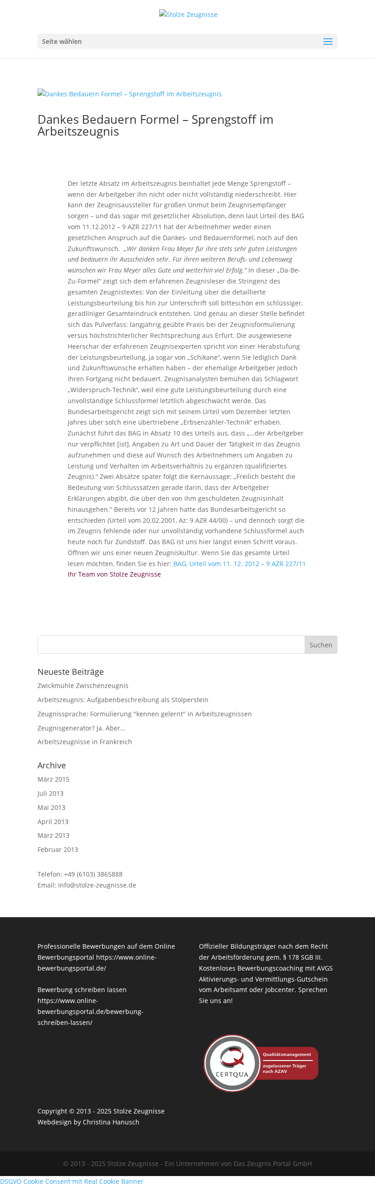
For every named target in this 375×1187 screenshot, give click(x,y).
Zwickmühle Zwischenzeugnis (83, 685)
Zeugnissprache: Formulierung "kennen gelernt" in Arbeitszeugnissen (145, 713)
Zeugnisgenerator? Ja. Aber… (81, 728)
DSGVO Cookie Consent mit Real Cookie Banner (72, 1181)
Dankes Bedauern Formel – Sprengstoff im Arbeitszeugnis (155, 125)
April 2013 (53, 821)
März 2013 (54, 835)
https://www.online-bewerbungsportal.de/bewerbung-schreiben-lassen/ (91, 1011)
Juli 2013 (51, 793)
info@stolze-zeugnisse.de (97, 885)
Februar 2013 (58, 849)
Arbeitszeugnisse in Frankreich (85, 741)
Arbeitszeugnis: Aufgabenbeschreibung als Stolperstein (123, 699)
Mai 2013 (51, 807)
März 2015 (54, 779)
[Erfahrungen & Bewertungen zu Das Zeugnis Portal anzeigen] (293, 1181)
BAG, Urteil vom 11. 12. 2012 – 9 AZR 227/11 (239, 563)
